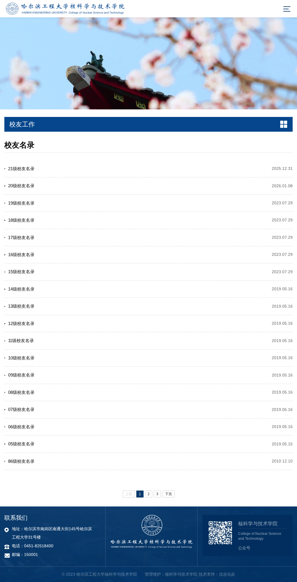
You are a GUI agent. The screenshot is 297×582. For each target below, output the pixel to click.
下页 (168, 494)
